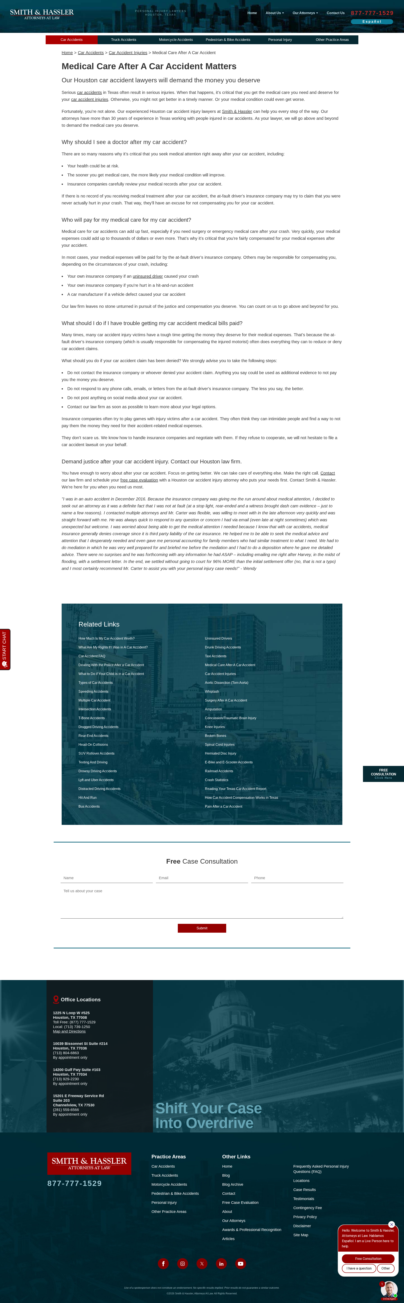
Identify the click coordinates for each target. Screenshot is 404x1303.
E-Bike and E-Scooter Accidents (229, 762)
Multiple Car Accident (94, 700)
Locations (301, 1181)
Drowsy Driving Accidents (97, 771)
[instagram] (182, 1263)
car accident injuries (89, 99)
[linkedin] (221, 1263)
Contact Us (336, 13)
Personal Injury (280, 40)
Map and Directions (69, 1031)
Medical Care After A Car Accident (230, 665)
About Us (273, 13)
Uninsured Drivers (218, 638)
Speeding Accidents (93, 691)
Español (372, 21)
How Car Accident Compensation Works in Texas (241, 797)
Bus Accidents (89, 806)
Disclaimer (302, 1226)
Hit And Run (87, 797)
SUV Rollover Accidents (96, 753)
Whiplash (212, 691)
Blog (226, 1175)
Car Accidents (72, 40)
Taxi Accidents (215, 656)
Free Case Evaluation (240, 1202)
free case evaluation (139, 480)
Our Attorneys (304, 13)
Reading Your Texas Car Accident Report (235, 789)
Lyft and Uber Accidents (96, 780)
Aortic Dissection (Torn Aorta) (226, 682)
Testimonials (303, 1199)
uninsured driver (148, 276)
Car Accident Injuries (128, 52)
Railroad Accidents (219, 771)
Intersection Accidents (94, 709)
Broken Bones (215, 736)
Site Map (300, 1235)
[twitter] (202, 1263)
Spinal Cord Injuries (220, 744)
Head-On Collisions (93, 744)
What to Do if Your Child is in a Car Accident (111, 674)
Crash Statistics (216, 780)
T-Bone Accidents (91, 718)
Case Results (304, 1190)
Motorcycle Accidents (176, 40)
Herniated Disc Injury (220, 753)
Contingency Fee (307, 1208)
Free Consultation (383, 773)
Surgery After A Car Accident (226, 700)
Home (252, 13)
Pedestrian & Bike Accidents (228, 40)
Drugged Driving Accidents (98, 727)
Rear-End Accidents (93, 736)
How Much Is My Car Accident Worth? (106, 638)
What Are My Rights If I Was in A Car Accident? (113, 647)
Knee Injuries (215, 727)
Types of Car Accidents (95, 682)
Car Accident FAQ (91, 656)
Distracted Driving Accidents (99, 789)
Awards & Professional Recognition (251, 1230)
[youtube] (240, 1263)
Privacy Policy (305, 1217)
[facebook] (163, 1263)
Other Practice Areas (332, 40)
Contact (327, 473)
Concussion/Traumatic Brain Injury (230, 718)
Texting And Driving (93, 762)
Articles (228, 1239)
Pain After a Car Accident (223, 806)
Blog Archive (232, 1184)
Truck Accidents (123, 40)
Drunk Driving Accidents (223, 647)
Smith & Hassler (237, 111)
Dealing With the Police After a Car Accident (111, 665)
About (227, 1212)
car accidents (89, 92)
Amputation (213, 709)
